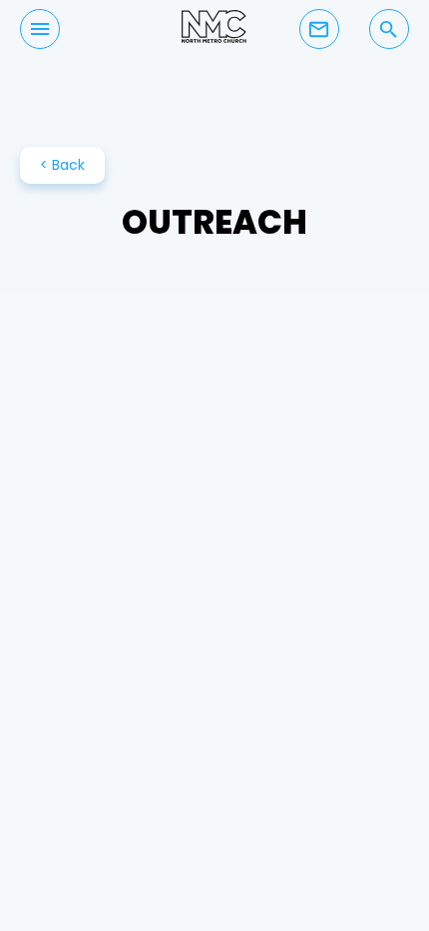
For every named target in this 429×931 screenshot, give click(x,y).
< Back (62, 165)
